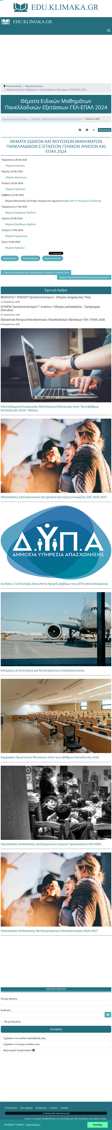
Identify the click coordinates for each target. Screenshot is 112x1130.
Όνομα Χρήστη (9, 998)
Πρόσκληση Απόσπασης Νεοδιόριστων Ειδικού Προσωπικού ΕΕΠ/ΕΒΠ (51, 844)
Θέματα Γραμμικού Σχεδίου (20, 212)
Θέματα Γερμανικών (16, 236)
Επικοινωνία (11, 1107)
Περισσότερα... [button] (33, 1124)
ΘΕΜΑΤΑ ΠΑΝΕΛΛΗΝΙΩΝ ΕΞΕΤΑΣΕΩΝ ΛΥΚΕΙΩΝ (56, 119)
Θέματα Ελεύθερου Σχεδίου (20, 224)
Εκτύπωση (104, 130)
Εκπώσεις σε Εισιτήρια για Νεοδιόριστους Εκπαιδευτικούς (43, 670)
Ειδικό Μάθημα (30, 258)
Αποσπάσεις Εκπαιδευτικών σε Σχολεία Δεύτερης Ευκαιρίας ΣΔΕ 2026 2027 (54, 497)
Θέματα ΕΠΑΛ (9, 258)
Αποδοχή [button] (97, 1125)
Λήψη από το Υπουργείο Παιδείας (81, 200)
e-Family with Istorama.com (56, 1113)
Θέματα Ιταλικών (15, 165)
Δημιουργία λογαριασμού (17, 1050)
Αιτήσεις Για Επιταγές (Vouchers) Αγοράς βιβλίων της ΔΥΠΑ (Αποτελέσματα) (54, 584)
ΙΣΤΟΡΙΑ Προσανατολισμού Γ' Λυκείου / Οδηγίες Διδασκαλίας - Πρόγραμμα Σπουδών (50, 308)
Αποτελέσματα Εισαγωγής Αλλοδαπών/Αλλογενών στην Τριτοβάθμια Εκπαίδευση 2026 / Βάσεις (50, 408)
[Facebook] (79, 129)
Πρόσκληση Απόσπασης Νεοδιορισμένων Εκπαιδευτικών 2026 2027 (49, 931)
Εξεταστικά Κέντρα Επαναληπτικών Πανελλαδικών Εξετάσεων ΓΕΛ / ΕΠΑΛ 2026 (53, 320)
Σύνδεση (56, 1029)
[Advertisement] (56, 55)
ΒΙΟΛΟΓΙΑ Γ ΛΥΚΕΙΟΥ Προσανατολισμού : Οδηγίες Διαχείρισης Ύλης (46, 297)
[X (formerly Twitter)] (93, 129)
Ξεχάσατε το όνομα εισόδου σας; (21, 1044)
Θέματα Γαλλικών (15, 189)
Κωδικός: (6, 1010)
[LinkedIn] (86, 129)
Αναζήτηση (41, 1107)
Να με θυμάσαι (12, 1021)
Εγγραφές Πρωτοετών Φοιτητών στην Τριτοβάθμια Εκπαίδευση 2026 (50, 757)
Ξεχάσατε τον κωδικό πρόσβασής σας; (24, 1038)
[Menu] (109, 30)
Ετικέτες (54, 1107)
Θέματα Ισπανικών (16, 177)
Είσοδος (64, 1107)
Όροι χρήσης (26, 1107)
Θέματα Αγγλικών (15, 247)
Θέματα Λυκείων (52, 258)
